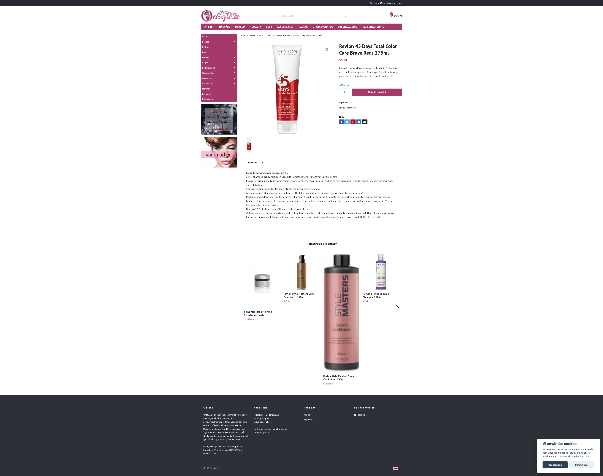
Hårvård (224, 26)
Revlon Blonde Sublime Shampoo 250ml (376, 295)
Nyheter (209, 26)
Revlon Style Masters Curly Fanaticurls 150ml (299, 295)
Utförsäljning (347, 26)
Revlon (268, 35)
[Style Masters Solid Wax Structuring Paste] (262, 281)
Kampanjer (207, 94)
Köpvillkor (308, 419)
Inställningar (581, 465)
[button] (397, 308)
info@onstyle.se (261, 432)
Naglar (303, 26)
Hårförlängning (373, 26)
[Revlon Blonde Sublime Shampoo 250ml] (381, 272)
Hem (243, 35)
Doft (269, 26)
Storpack (206, 88)
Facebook (361, 414)
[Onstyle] (220, 16)
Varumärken (207, 83)
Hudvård (255, 26)
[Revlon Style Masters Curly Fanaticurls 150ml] (302, 272)
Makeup (240, 26)
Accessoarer (285, 26)
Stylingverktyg (323, 26)
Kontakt (307, 414)
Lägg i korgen (378, 92)
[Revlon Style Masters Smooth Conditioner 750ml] (341, 313)
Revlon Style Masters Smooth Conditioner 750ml (340, 377)
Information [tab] (255, 162)
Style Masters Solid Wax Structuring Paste (258, 313)
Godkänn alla (555, 465)
